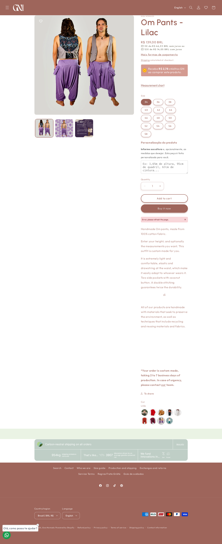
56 (170, 125)
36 (158, 101)
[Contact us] (7, 535)
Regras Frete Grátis (109, 474)
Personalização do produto (159, 142)
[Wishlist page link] (206, 7)
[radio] (144, 412)
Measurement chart (152, 85)
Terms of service (118, 527)
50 (170, 117)
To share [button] (149, 393)
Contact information (157, 527)
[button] (7, 7)
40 (146, 109)
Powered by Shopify (64, 527)
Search (57, 468)
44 (170, 109)
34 (146, 101)
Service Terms (86, 474)
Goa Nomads (48, 527)
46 (146, 117)
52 (146, 125)
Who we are (83, 468)
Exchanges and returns (153, 468)
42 (158, 109)
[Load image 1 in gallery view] (44, 128)
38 (170, 101)
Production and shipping (123, 468)
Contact (69, 468)
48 (158, 117)
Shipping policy (136, 527)
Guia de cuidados (134, 474)
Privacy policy (100, 527)
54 (158, 125)
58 (146, 133)
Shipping (145, 60)
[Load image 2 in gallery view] (64, 128)
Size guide (99, 468)
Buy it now (164, 208)
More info (180, 444)
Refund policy (84, 527)
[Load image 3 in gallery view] (84, 128)
